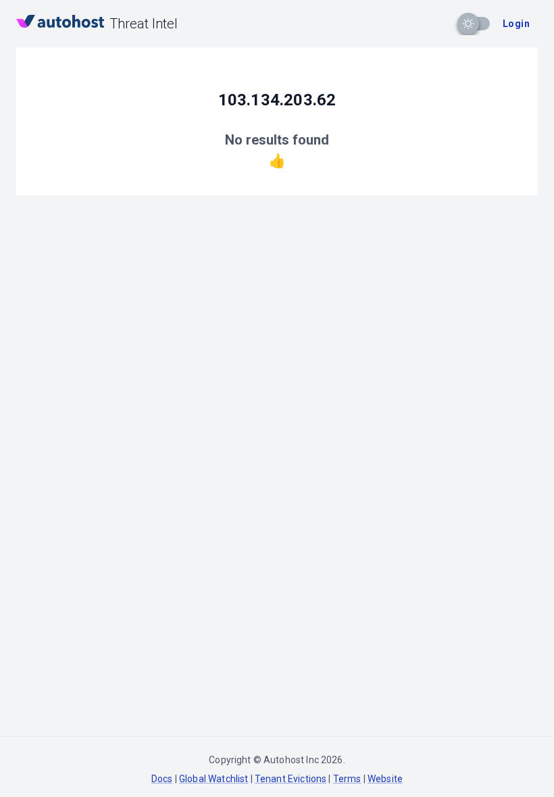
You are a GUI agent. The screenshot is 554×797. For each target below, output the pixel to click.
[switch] (468, 23)
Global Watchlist (213, 778)
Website (385, 778)
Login (516, 23)
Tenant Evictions (290, 778)
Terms (347, 778)
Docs (162, 778)
